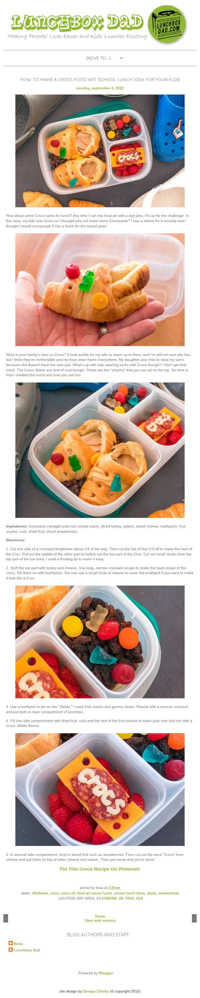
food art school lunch (94, 893)
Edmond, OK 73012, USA (122, 898)
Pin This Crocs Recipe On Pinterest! (100, 869)
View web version (100, 920)
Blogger (106, 973)
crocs (54, 893)
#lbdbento (40, 893)
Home (100, 916)
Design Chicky (96, 991)
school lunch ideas (129, 893)
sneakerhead (169, 893)
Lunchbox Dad (27, 950)
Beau (18, 943)
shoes (152, 893)
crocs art (68, 893)
